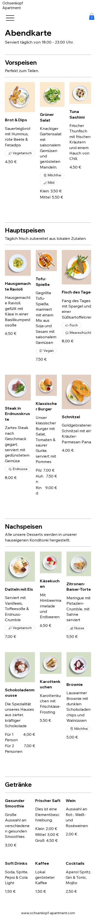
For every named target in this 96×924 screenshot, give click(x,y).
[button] (92, 16)
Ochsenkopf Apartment (12, 5)
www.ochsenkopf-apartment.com (48, 913)
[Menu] (15, 17)
